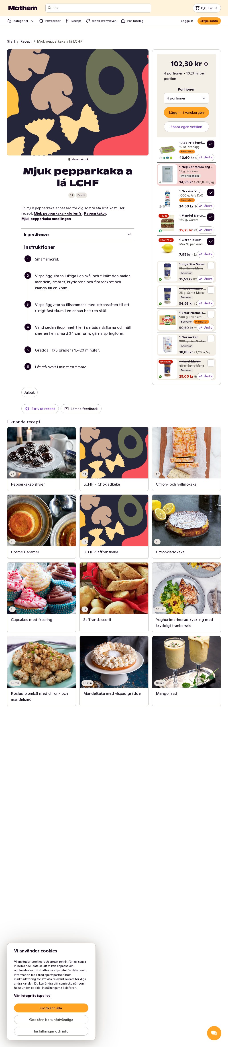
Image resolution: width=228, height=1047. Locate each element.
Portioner (186, 89)
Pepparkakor (95, 213)
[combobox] (101, 8)
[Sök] (49, 8)
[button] (80, 264)
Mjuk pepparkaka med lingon (46, 218)
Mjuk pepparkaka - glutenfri (58, 213)
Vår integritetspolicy (32, 995)
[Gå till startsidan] (22, 8)
